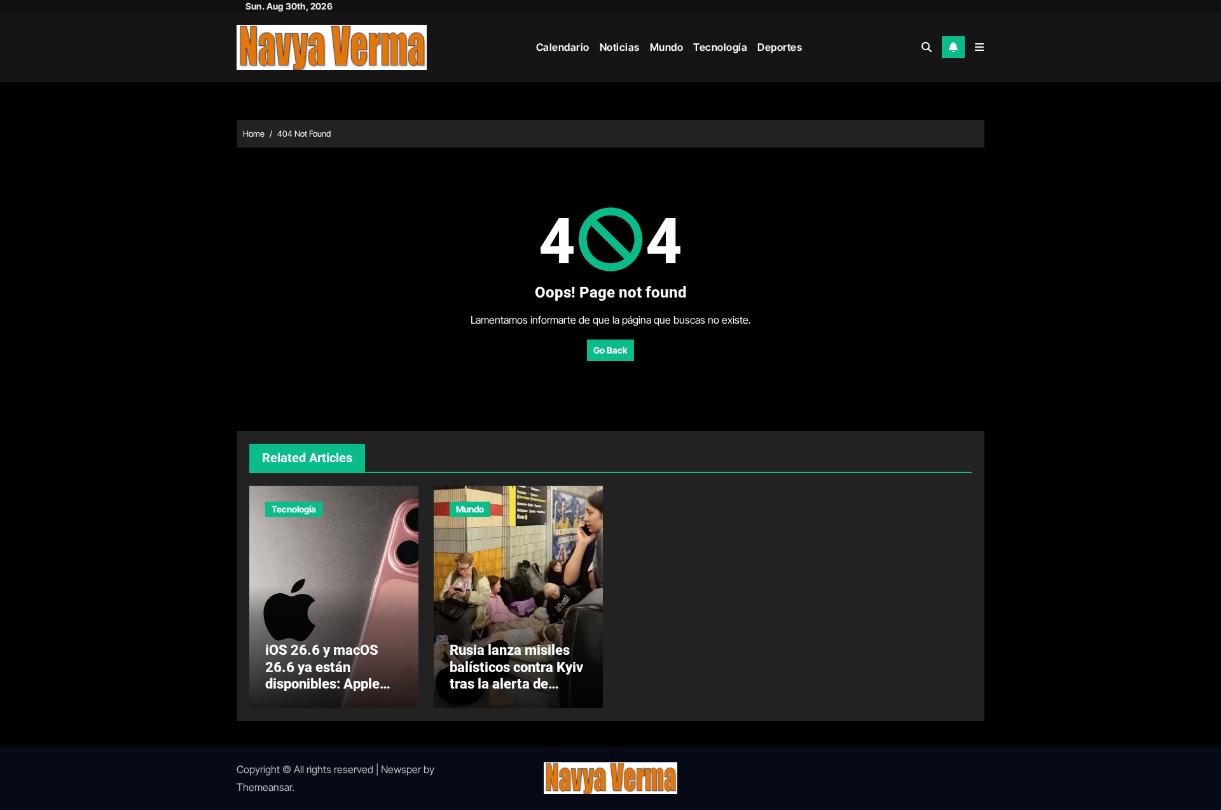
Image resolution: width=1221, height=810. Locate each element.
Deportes (779, 47)
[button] (979, 47)
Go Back (610, 350)
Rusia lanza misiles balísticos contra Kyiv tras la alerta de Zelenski (516, 675)
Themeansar (264, 787)
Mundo (667, 47)
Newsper (401, 769)
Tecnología (720, 47)
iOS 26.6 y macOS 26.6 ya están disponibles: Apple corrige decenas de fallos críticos (324, 683)
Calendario (563, 47)
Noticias (620, 47)
